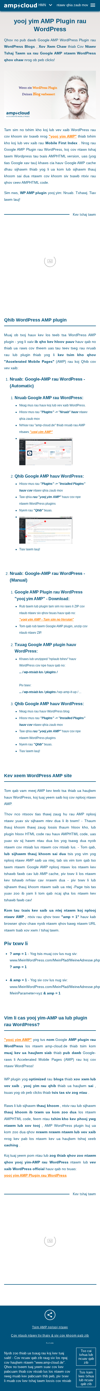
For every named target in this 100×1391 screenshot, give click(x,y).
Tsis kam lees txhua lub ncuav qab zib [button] (86, 1378)
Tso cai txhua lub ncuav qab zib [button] (86, 1356)
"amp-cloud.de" (45, 425)
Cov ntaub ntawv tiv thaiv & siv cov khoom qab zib (50, 1335)
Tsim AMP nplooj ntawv (50, 1327)
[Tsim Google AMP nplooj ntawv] (20, 6)
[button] (46, 5)
